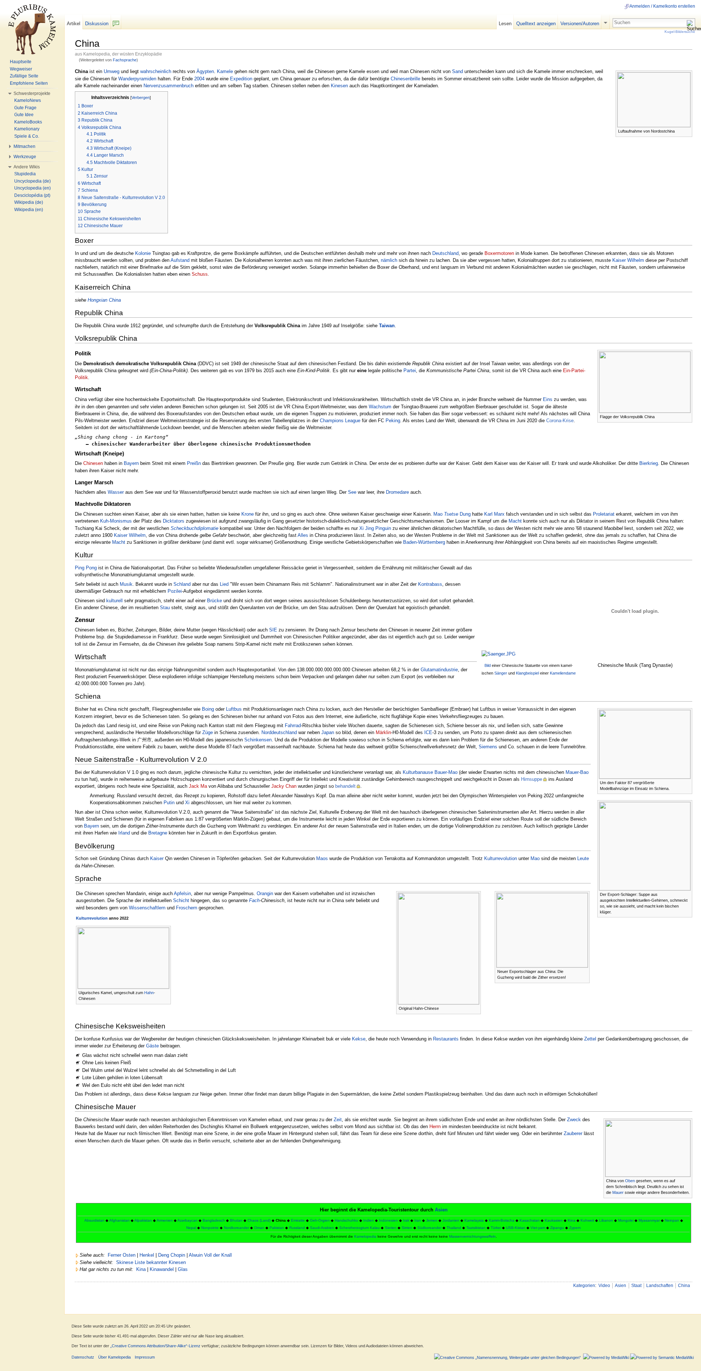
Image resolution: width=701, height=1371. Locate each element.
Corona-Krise (560, 420)
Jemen (431, 1220)
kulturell (114, 600)
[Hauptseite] (32, 29)
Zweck (574, 1119)
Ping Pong (86, 567)
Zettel (590, 1039)
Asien (441, 1209)
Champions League (340, 420)
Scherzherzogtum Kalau (359, 1228)
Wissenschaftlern (147, 907)
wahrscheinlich (155, 71)
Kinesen (339, 85)
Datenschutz (83, 1357)
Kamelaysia (474, 1220)
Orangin (265, 893)
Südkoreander (429, 1228)
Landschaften (659, 1285)
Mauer (618, 1192)
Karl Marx (494, 514)
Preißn (194, 463)
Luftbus (234, 709)
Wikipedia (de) (28, 202)
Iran (417, 1220)
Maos (322, 858)
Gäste (152, 1046)
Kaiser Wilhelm (628, 260)
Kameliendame (563, 673)
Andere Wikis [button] (27, 166)
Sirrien (407, 1228)
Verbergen (140, 97)
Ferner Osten (121, 1255)
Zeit (338, 1119)
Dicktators (173, 521)
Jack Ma (198, 786)
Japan (327, 732)
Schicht (181, 900)
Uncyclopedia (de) (32, 181)
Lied (224, 584)
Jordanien (451, 1220)
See (352, 492)
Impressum (145, 1357)
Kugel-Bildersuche (679, 32)
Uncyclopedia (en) (32, 188)
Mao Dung (452, 514)
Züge (207, 732)
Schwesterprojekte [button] (32, 93)
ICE (428, 732)
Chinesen (93, 463)
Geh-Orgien (320, 1220)
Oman (259, 1228)
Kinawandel (162, 1269)
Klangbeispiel (527, 673)
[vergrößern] (687, 131)
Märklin (383, 732)
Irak (406, 1220)
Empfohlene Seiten (29, 83)
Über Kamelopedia (114, 1357)
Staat (636, 1285)
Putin (169, 802)
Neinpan (672, 1220)
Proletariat (603, 514)
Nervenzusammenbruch (168, 85)
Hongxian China (104, 300)
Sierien (391, 1228)
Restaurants (446, 1039)
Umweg (111, 71)
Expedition (241, 78)
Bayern (131, 463)
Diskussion (96, 23)
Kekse (358, 1039)
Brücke (214, 600)
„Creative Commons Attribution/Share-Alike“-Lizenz (155, 1346)
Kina (571, 1220)
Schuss (200, 274)
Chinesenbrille (405, 78)
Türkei (496, 1228)
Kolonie (143, 253)
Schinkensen (258, 739)
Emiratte (298, 1220)
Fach (254, 900)
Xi (187, 802)
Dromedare (397, 492)
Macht (515, 521)
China (684, 1285)
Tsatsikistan (476, 1228)
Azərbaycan (187, 1220)
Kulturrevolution (500, 858)
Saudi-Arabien (322, 1228)
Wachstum (380, 406)
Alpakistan (143, 1220)
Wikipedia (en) (28, 209)
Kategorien (584, 1285)
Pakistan (276, 1228)
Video (604, 1285)
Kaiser (157, 858)
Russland (297, 1228)
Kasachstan (530, 1220)
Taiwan (387, 325)
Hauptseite (20, 61)
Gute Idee (24, 114)
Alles (303, 535)
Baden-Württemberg (424, 542)
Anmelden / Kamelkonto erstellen (662, 6)
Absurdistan (94, 1220)
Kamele (225, 71)
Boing (208, 709)
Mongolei (625, 1220)
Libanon (606, 1220)
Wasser (116, 492)
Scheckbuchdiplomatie (194, 528)
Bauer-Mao (445, 772)
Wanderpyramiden (137, 78)
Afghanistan (119, 1220)
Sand (457, 71)
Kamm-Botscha (501, 1220)
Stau (165, 607)
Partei (409, 370)
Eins (547, 399)
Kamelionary (26, 128)
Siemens (488, 746)
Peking (393, 420)
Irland (124, 833)
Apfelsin (182, 893)
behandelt (345, 786)
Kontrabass (430, 584)
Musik (126, 584)
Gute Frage (25, 107)
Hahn (149, 992)
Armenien (165, 1220)
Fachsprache (125, 60)
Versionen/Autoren (579, 23)
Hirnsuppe (531, 779)
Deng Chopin (171, 1255)
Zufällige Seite (24, 76)
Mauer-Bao (577, 772)
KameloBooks (28, 122)
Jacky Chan (283, 786)
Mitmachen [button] (24, 146)
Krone (247, 514)
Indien (368, 1220)
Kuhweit (587, 1220)
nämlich (389, 260)
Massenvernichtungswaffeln (472, 1236)
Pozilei (175, 591)
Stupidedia (25, 173)
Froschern (186, 907)
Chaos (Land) (259, 1220)
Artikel (73, 23)
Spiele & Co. (26, 136)
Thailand (454, 1228)
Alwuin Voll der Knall (210, 1255)
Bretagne (157, 833)
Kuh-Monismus (116, 521)
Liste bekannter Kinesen (160, 1262)
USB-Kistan (515, 1228)
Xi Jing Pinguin (375, 528)
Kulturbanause (418, 772)
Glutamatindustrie (439, 669)
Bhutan (236, 1220)
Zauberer (573, 1133)
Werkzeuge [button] (25, 156)
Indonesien (388, 1220)
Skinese (124, 1262)
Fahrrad (293, 725)
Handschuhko (346, 1220)
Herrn (435, 1126)
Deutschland (445, 253)
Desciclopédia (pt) (32, 195)
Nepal (191, 1228)
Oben (630, 1181)
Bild (487, 665)
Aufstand (180, 260)
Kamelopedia (365, 1236)
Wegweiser (21, 69)
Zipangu (557, 1228)
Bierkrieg (648, 463)
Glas (183, 1269)
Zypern (575, 1228)
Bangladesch (214, 1220)
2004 (199, 78)
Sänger (500, 673)
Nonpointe (210, 1228)
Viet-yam (537, 1228)
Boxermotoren (499, 253)
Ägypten (205, 71)
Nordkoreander (236, 1228)
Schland (182, 584)
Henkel (146, 1255)
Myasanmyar (649, 1220)
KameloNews (27, 100)
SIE (273, 630)
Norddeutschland (279, 732)
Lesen (505, 23)
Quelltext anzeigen (536, 23)
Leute (583, 858)
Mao (535, 858)
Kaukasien (554, 1220)
